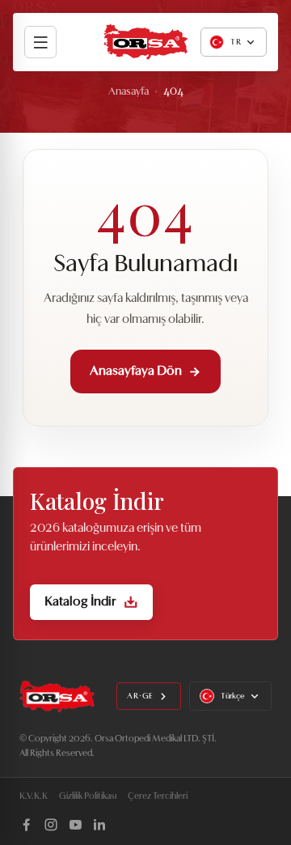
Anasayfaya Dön (136, 371)
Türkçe (233, 696)
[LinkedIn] (99, 824)
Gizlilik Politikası (87, 796)
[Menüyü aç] (40, 42)
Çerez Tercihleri (158, 796)
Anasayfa (128, 92)
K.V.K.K (33, 796)
